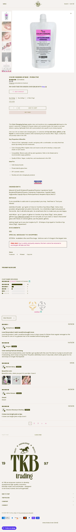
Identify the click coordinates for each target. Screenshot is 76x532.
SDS (10, 231)
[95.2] (32, 305)
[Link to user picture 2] (16, 380)
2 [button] (34, 423)
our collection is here (22, 217)
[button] (3, 4)
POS (15, 513)
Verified (37, 312)
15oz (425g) (21, 98)
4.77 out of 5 (12, 281)
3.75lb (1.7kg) (30, 98)
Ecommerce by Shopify (26, 513)
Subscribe (38, 435)
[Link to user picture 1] (6, 380)
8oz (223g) (12, 98)
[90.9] (42, 305)
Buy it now (28, 112)
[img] (5, 324)
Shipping (11, 83)
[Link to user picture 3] (26, 380)
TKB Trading (9, 513)
